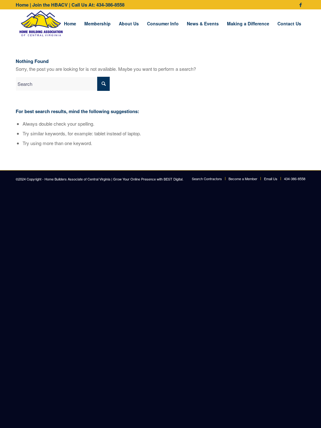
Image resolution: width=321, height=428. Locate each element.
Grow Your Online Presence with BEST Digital (147, 178)
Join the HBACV (50, 4)
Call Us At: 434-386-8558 (97, 4)
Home (22, 4)
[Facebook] (300, 4)
